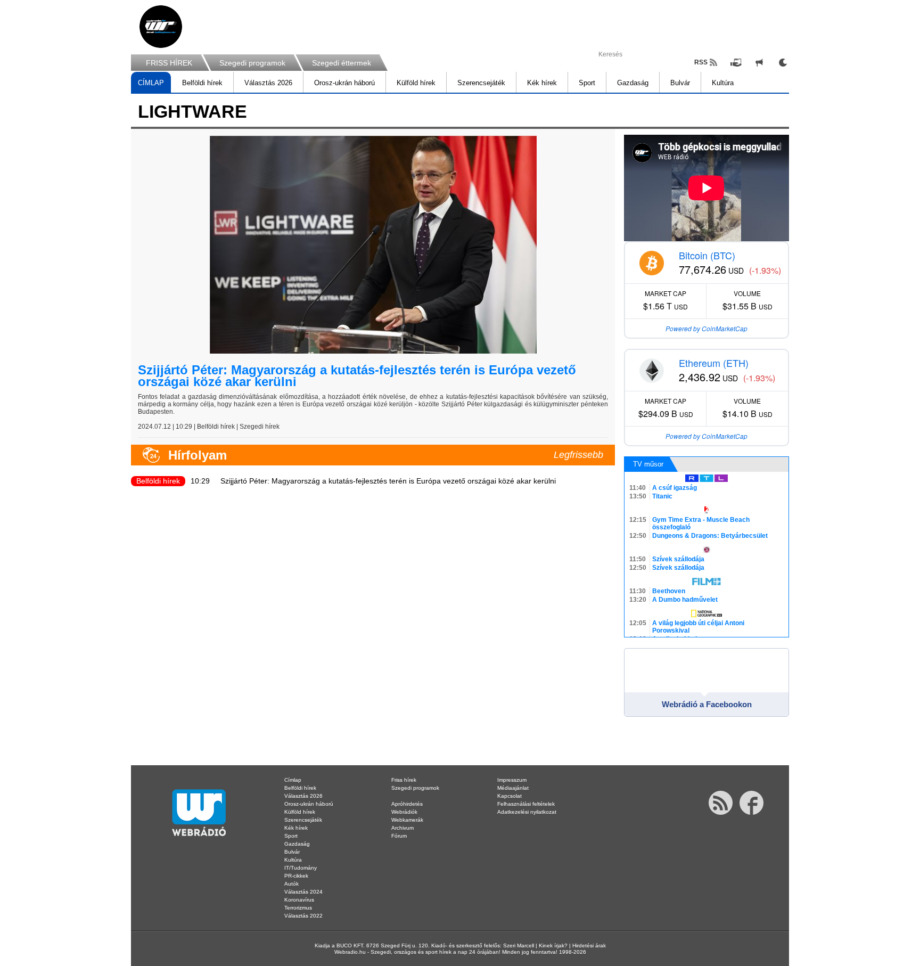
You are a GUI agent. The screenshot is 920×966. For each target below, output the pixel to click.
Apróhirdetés (407, 804)
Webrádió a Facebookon (707, 704)
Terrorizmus (298, 908)
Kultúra (723, 83)
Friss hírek (403, 780)
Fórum (399, 836)
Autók (291, 884)
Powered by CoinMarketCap (707, 328)
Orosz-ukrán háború (344, 83)
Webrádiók (404, 812)
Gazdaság (632, 83)
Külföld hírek (416, 83)
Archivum (402, 828)
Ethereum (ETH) (714, 363)
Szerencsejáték (481, 83)
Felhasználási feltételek (526, 804)
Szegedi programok (252, 63)
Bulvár (680, 83)
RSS (701, 62)
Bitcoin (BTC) (707, 255)
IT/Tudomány (300, 868)
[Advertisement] (877, 170)
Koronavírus (299, 900)
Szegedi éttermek (341, 63)
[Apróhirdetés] (759, 62)
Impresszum (512, 780)
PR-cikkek (296, 876)
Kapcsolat (509, 796)
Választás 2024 (303, 892)
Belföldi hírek (202, 83)
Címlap (292, 780)
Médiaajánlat (513, 788)
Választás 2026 (268, 83)
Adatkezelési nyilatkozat (526, 812)
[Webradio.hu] (160, 26)
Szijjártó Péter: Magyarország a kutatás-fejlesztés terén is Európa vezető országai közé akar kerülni (357, 376)
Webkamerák (407, 820)
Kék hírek (542, 83)
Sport (587, 83)
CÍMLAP (151, 83)
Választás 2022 (303, 916)
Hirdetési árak (589, 945)
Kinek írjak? (553, 945)
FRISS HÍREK (169, 63)
